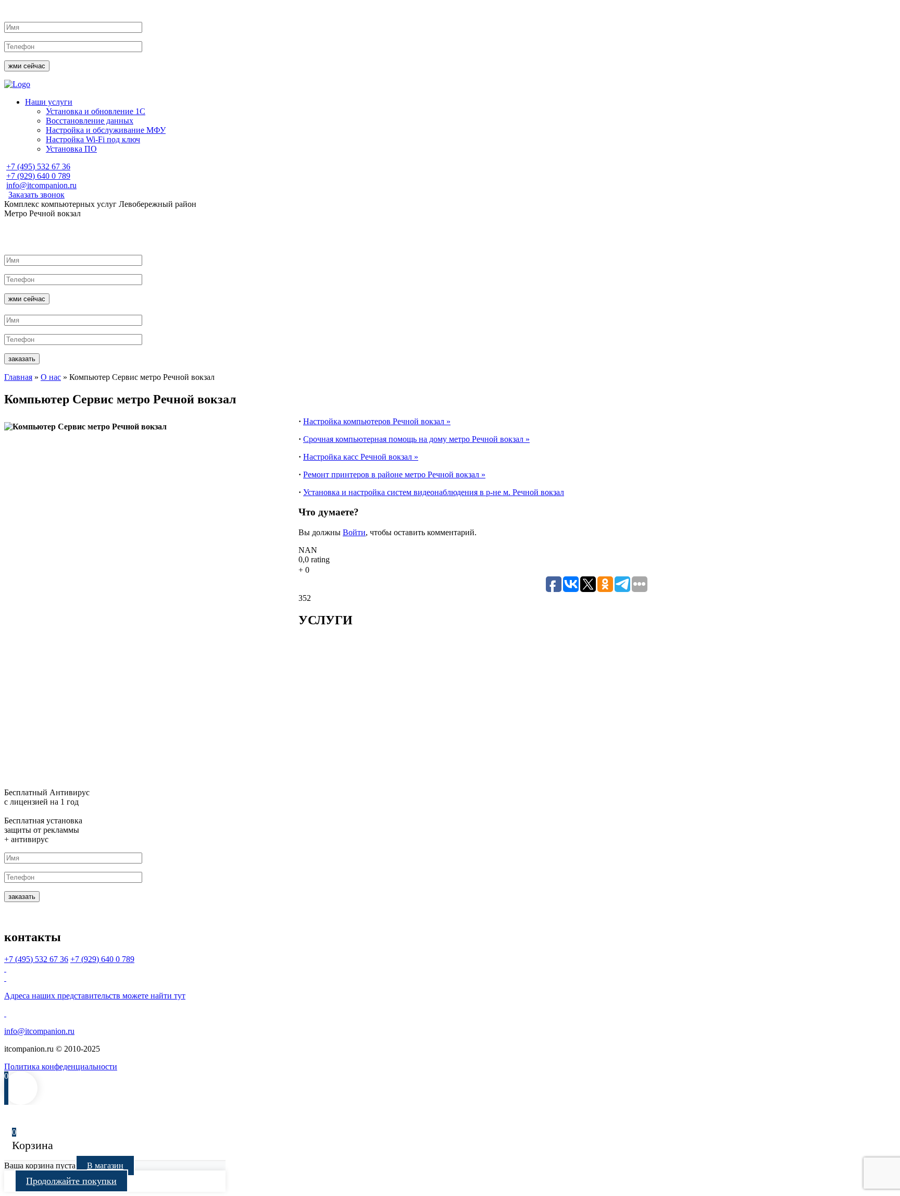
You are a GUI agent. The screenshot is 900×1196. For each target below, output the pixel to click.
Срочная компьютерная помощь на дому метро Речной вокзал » (416, 439)
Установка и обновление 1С (95, 111)
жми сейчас (26, 66)
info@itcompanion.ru (41, 185)
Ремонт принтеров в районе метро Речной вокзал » (394, 474)
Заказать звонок (36, 194)
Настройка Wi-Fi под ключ (93, 139)
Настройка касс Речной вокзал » (360, 456)
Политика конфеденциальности (60, 1066)
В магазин (105, 1165)
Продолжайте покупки (71, 1181)
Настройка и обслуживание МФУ (106, 130)
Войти (354, 532)
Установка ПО (71, 148)
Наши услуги (48, 101)
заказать (21, 359)
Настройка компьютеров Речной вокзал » (377, 421)
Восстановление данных (89, 120)
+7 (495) (38, 166)
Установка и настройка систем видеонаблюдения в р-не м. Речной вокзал (433, 492)
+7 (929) (38, 175)
